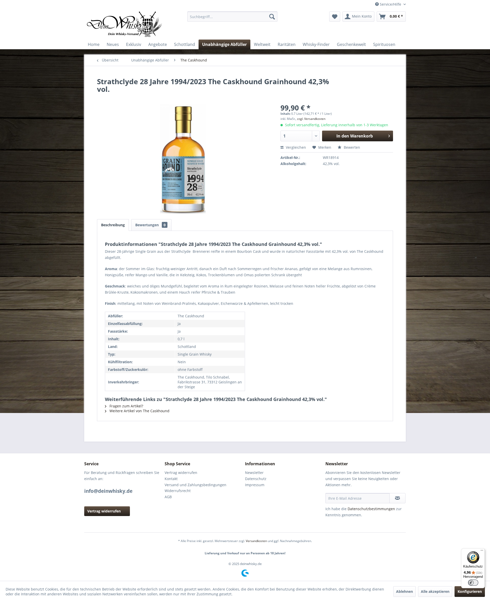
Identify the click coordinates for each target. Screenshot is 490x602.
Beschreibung (113, 224)
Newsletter (254, 472)
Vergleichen (295, 147)
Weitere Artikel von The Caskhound (138, 410)
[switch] (473, 583)
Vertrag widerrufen (104, 511)
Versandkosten (256, 541)
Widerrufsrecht (178, 490)
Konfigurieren (470, 591)
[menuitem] (232, 16)
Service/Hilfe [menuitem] (390, 4)
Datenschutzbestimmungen (371, 508)
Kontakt (171, 478)
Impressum (254, 484)
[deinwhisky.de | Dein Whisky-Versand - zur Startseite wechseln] (125, 24)
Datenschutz (255, 478)
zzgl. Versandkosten (311, 119)
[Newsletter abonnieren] (397, 498)
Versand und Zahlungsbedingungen (195, 484)
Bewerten (351, 147)
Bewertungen (150, 224)
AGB (168, 496)
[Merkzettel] (334, 16)
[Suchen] (272, 16)
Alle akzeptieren (435, 591)
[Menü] (482, 551)
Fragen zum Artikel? (125, 406)
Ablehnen (404, 591)
